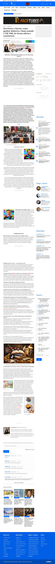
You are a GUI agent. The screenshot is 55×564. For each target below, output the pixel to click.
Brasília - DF (18, 537)
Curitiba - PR (18, 547)
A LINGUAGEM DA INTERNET (33, 539)
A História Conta (7, 537)
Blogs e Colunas (7, 7)
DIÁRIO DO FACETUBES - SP (21, 549)
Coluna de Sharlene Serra (33, 554)
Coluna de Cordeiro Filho (33, 549)
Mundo (17, 7)
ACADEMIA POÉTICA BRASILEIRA (33, 537)
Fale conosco (43, 539)
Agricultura (6, 539)
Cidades (34, 7)
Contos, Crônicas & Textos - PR (21, 543)
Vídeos (42, 545)
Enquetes (42, 537)
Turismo (48, 7)
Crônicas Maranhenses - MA (21, 545)
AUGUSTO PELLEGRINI (32, 545)
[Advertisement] (27, 20)
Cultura (43, 7)
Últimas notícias (44, 543)
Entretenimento (23, 7)
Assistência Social (7, 541)
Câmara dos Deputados (8, 547)
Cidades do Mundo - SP (20, 541)
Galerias (42, 541)
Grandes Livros (7, 10)
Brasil (39, 7)
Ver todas (6, 556)
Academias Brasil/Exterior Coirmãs (33, 541)
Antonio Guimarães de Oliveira (33, 543)
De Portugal (14, 10)
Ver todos (18, 556)
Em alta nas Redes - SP (20, 554)
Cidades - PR (18, 539)
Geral (13, 7)
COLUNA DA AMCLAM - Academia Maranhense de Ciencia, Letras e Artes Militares (33, 547)
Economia (30, 7)
